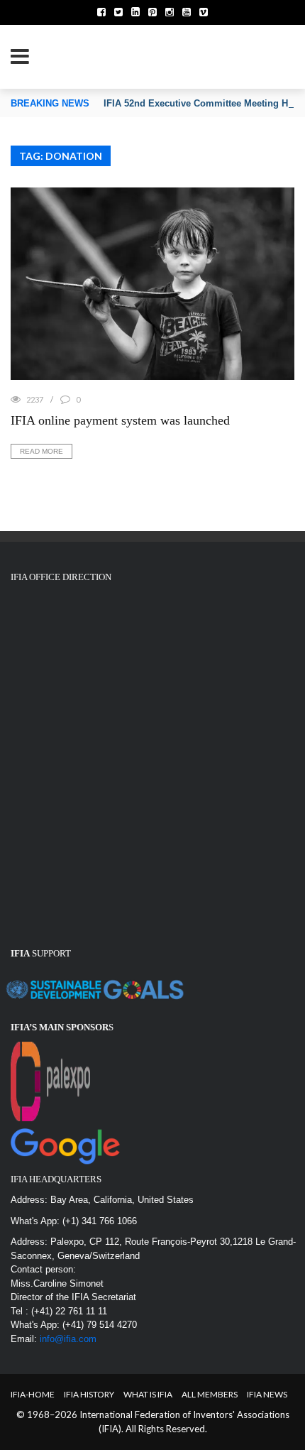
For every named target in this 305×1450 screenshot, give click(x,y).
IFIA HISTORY (89, 1394)
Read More (41, 451)
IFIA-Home (33, 1394)
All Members (210, 1394)
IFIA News (267, 1394)
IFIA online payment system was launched (120, 420)
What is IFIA (147, 1394)
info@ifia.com (68, 1339)
